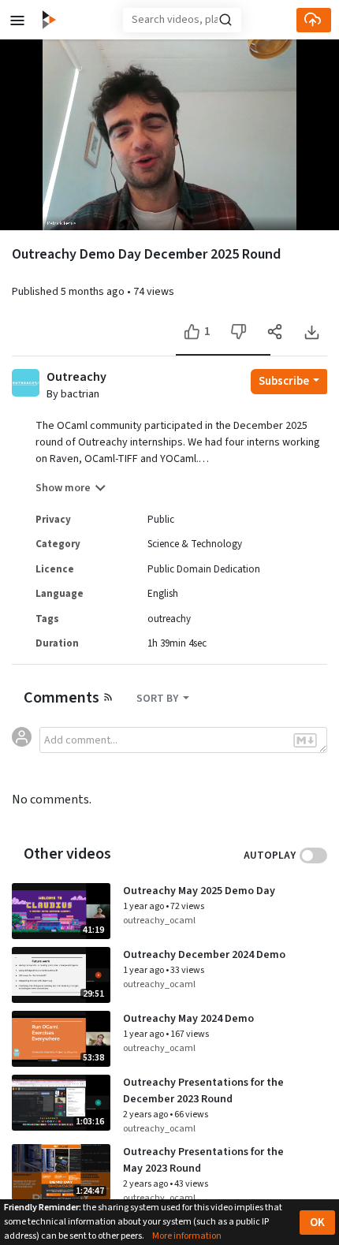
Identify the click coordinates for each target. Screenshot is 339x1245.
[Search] (225, 20)
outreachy (169, 619)
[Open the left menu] (17, 19)
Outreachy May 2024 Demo (188, 1019)
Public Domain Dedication (203, 569)
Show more (63, 488)
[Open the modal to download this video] (311, 331)
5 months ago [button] (94, 292)
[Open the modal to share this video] (275, 331)
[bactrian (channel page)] (25, 381)
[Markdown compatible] (305, 740)
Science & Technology (194, 544)
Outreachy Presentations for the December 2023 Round (203, 1091)
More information (187, 1236)
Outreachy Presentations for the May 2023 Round (203, 1160)
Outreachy (76, 377)
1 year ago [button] (144, 906)
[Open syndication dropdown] (108, 696)
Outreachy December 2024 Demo (204, 955)
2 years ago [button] (146, 1114)
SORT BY (158, 698)
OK (317, 1222)
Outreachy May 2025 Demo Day (199, 891)
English (162, 594)
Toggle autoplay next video (313, 855)
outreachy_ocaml (159, 920)
